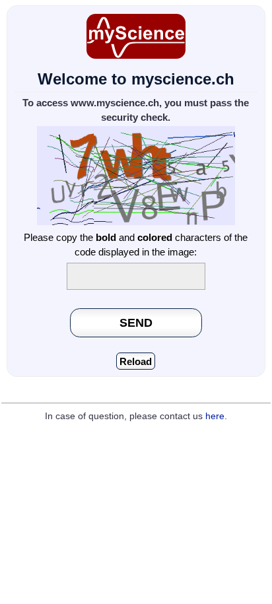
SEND (136, 322)
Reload (135, 361)
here (214, 416)
